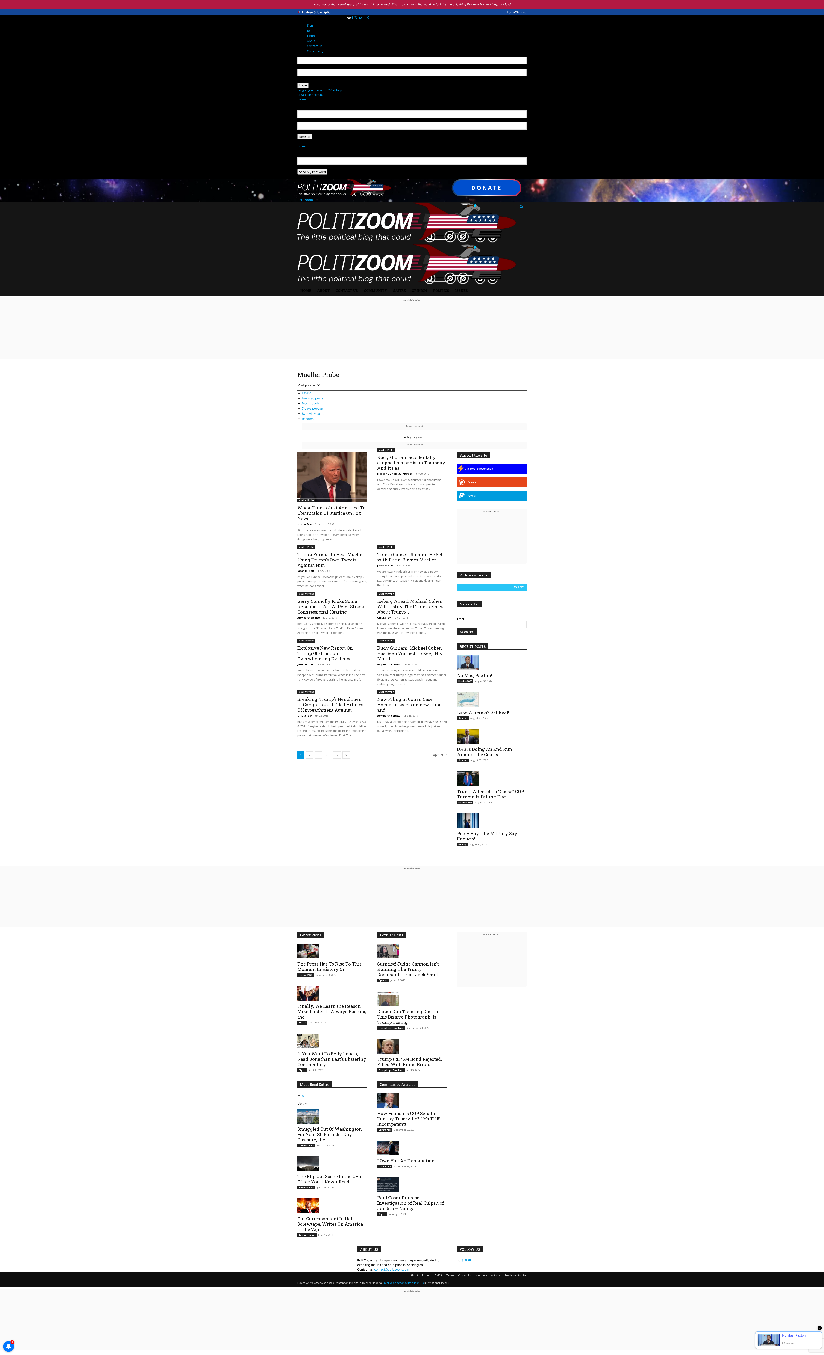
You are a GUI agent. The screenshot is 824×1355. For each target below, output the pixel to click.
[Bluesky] (349, 18)
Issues (461, 290)
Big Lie (302, 1022)
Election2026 (465, 681)
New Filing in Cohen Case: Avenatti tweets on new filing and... (409, 704)
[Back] (368, 18)
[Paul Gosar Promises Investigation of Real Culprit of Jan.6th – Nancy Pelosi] (412, 1184)
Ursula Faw (304, 524)
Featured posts (312, 398)
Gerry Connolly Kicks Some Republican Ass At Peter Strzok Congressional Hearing (330, 606)
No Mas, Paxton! (474, 675)
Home (305, 290)
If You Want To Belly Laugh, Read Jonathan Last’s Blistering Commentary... (331, 1059)
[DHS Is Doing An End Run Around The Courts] (492, 736)
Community (375, 290)
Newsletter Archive (515, 1275)
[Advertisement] (412, 333)
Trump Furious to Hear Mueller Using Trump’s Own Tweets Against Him (330, 559)
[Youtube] (360, 18)
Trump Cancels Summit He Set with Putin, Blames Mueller (409, 557)
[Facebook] (353, 18)
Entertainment (306, 1145)
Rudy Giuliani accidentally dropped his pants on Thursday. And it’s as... (411, 462)
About (323, 290)
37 (336, 755)
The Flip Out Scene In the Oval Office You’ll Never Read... (330, 1179)
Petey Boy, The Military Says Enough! (488, 836)
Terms (301, 99)
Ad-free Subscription (317, 12)
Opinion (419, 290)
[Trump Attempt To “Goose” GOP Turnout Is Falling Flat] (492, 778)
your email (304, 120)
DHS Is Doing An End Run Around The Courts (484, 751)
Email (461, 619)
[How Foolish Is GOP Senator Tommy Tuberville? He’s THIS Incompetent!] (412, 1100)
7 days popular (312, 408)
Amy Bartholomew (308, 617)
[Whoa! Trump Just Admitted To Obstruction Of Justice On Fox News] (332, 477)
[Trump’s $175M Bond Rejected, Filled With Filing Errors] (412, 1046)
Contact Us (347, 290)
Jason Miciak (305, 570)
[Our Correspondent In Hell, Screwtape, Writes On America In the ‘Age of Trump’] (332, 1205)
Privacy (426, 1275)
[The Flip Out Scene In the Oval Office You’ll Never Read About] (332, 1163)
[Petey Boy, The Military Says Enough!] (492, 820)
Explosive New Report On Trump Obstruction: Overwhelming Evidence (325, 653)
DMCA (438, 1275)
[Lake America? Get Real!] (492, 699)
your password (307, 80)
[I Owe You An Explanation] (412, 1148)
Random (308, 419)
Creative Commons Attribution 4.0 (403, 1283)
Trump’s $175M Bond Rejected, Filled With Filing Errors (409, 1061)
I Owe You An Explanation (406, 1161)
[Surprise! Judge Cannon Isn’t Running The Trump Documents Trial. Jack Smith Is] (412, 951)
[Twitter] (356, 18)
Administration (307, 1235)
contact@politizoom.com (391, 1269)
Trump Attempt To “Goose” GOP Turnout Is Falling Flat (490, 794)
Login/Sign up (517, 12)
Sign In (311, 25)
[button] (521, 207)
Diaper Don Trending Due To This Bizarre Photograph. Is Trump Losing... (407, 1016)
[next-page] (346, 755)
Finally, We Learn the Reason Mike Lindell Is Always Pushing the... (332, 1011)
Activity (495, 1275)
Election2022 (305, 974)
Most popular (311, 403)
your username (307, 66)
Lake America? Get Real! (483, 712)
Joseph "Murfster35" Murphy (394, 473)
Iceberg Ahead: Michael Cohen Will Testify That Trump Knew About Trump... (410, 606)
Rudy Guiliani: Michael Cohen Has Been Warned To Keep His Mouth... (409, 653)
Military (462, 844)
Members (481, 1275)
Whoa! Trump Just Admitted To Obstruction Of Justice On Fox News (331, 513)
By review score (313, 413)
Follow (518, 587)
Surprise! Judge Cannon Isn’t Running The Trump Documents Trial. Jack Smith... (410, 969)
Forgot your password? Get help (319, 90)
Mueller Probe (306, 500)
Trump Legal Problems (391, 1027)
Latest (306, 393)
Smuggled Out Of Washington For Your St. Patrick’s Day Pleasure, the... (329, 1134)
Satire (399, 290)
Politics (441, 290)
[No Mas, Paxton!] (492, 662)
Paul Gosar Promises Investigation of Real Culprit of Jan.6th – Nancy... (410, 1203)
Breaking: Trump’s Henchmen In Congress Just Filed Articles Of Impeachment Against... (330, 704)
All (303, 1095)
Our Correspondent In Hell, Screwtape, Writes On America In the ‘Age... (330, 1224)
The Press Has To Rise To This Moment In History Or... (329, 966)
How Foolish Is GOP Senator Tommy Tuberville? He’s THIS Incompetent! (409, 1118)
